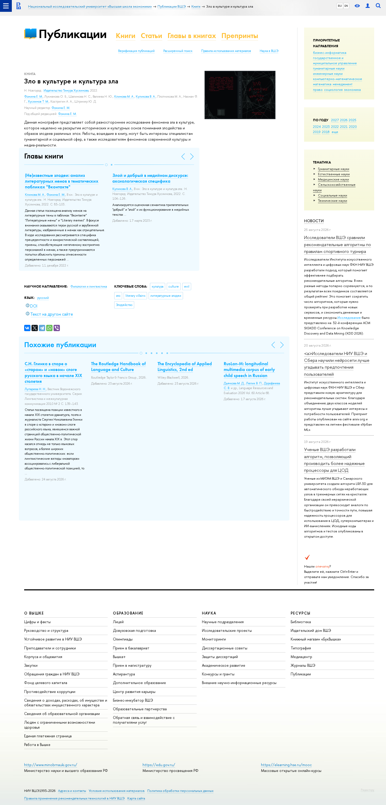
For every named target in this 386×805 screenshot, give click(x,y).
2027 (335, 120)
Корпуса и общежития (43, 656)
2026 (343, 120)
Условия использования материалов (117, 790)
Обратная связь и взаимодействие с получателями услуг (144, 720)
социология (333, 89)
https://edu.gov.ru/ (159, 764)
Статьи (151, 35)
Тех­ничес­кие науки (332, 200)
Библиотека (301, 621)
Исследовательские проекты (227, 630)
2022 (335, 126)
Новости (314, 221)
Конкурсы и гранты (218, 673)
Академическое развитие (223, 665)
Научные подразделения (223, 621)
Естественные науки (334, 174)
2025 (352, 120)
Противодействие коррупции (49, 691)
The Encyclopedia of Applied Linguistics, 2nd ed (185, 366)
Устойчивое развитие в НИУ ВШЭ (53, 639)
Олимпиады (123, 639)
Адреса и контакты (72, 790)
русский (43, 298)
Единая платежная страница (48, 735)
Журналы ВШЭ (303, 665)
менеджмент (343, 84)
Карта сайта (136, 798)
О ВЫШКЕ (34, 613)
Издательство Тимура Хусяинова (66, 90)
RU (340, 6)
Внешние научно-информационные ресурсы (239, 682)
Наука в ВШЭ (269, 51)
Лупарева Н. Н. (35, 389)
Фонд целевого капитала (45, 682)
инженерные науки (328, 73)
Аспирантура (124, 673)
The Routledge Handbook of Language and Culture (118, 366)
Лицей (118, 621)
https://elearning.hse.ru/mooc (286, 764)
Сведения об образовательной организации (62, 713)
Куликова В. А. (146, 96)
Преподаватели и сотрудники (50, 647)
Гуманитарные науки (333, 168)
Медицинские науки (333, 179)
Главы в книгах (192, 35)
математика (322, 84)
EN (346, 6)
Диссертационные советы (224, 647)
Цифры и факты (37, 621)
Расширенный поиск (177, 51)
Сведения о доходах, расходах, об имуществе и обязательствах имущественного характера (65, 702)
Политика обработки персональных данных (180, 790)
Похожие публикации (60, 344)
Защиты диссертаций (220, 656)
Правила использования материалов (226, 51)
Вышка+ (119, 656)
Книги (125, 35)
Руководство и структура (46, 630)
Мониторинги (214, 639)
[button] (106, 164)
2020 (353, 126)
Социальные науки (332, 195)
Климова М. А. (124, 96)
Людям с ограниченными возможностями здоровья (59, 724)
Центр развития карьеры (134, 691)
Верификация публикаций (136, 51)
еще (335, 131)
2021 (344, 126)
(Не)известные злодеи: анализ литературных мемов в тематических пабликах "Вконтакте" (61, 181)
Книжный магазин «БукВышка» (316, 639)
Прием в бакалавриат (131, 647)
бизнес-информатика (329, 52)
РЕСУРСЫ (301, 613)
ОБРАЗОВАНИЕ (128, 613)
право (318, 89)
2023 (326, 126)
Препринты (239, 35)
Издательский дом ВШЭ (311, 630)
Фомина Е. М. (33, 96)
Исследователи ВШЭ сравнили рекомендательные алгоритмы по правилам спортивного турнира (337, 244)
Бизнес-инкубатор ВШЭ (133, 700)
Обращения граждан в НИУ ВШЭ (52, 673)
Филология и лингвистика (88, 286)
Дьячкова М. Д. (234, 383)
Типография (301, 647)
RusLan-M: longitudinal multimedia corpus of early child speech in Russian (249, 369)
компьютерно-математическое (337, 78)
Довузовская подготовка (134, 630)
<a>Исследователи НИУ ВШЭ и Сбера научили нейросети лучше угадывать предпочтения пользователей (336, 363)
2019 (317, 131)
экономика (352, 89)
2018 (326, 131)
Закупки (31, 665)
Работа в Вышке (37, 744)
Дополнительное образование (139, 682)
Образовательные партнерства (140, 708)
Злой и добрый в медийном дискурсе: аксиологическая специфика (150, 178)
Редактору (367, 790)
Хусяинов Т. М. (38, 101)
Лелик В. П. (254, 383)
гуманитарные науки (329, 68)
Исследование (349, 317)
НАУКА (209, 613)
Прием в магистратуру (132, 665)
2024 (317, 126)
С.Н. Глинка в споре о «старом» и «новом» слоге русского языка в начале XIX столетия (53, 372)
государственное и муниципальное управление (335, 60)
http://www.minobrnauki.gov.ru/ (50, 764)
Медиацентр (301, 656)
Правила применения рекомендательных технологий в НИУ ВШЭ (74, 798)
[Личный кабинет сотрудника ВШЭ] (368, 6)
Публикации (73, 34)
